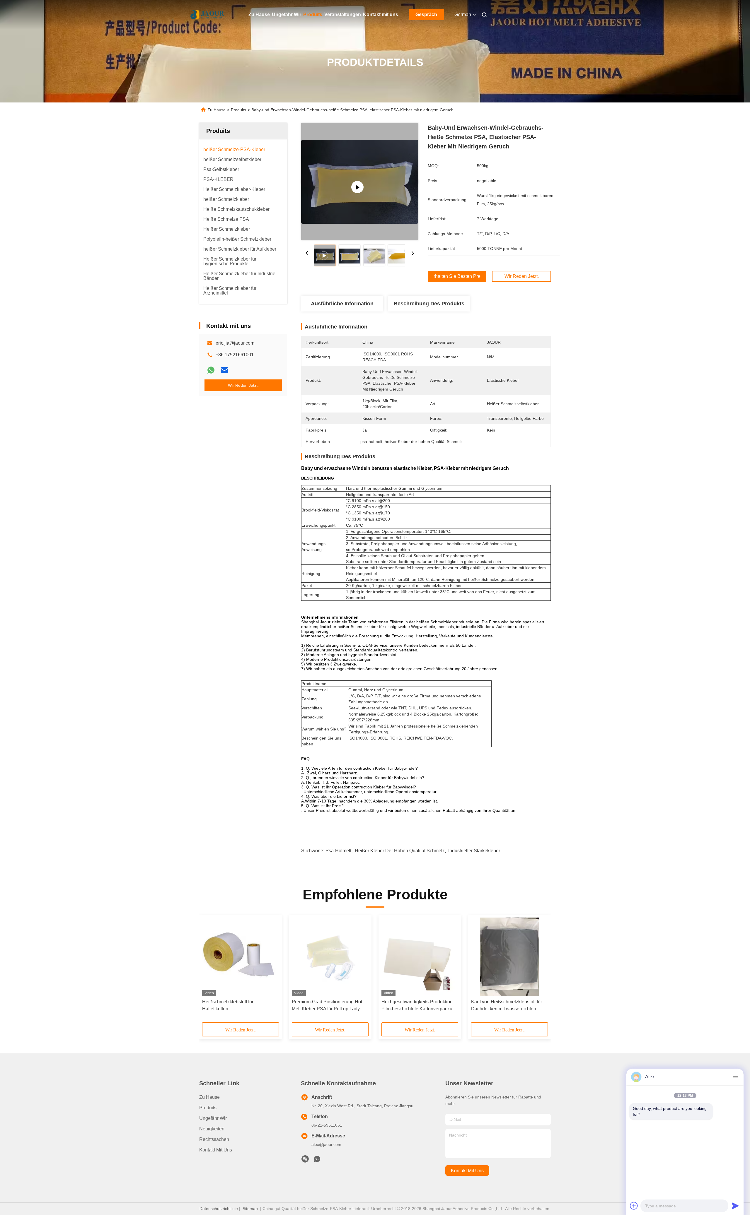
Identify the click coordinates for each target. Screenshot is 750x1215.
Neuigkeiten (211, 1128)
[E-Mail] (224, 370)
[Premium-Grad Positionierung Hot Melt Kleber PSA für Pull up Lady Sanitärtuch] (330, 957)
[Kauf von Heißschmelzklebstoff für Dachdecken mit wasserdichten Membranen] (509, 957)
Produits (312, 14)
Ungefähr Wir (286, 14)
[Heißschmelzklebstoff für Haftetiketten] (240, 957)
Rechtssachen (214, 1139)
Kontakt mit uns (380, 14)
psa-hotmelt (338, 850)
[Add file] (634, 1205)
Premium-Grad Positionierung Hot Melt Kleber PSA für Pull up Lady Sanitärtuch (327, 1005)
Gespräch (426, 14)
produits (208, 1107)
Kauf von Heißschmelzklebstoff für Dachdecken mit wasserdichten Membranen (506, 1005)
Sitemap (250, 1208)
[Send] (735, 1205)
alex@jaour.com (326, 1144)
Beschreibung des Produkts (429, 304)
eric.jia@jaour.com (235, 342)
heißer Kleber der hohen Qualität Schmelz (400, 850)
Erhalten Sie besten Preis (457, 276)
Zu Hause (259, 14)
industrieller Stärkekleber (474, 850)
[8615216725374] (317, 1160)
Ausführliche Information (342, 304)
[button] (209, 970)
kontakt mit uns (467, 1170)
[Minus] (735, 1076)
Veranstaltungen (342, 14)
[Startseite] (207, 14)
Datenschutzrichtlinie (219, 1208)
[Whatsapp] (211, 370)
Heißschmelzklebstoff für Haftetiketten (227, 1005)
